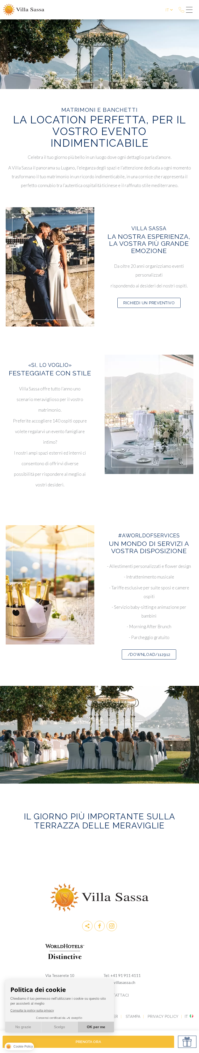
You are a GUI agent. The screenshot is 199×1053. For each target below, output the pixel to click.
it (167, 9)
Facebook (99, 926)
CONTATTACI (116, 995)
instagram (111, 926)
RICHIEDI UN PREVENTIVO (149, 303)
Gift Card (187, 1042)
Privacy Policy (163, 1016)
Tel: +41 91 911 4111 (122, 975)
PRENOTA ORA (88, 1042)
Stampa (133, 1016)
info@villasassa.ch (119, 982)
